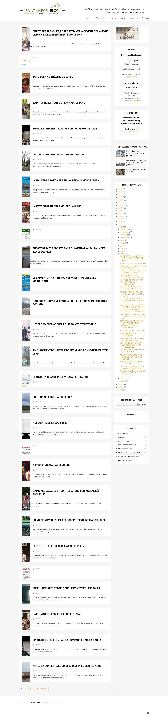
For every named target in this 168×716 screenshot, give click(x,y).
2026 (121, 189)
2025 (121, 192)
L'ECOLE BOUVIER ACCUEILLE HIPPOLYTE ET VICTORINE (64, 324)
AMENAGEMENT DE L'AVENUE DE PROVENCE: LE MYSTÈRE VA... (133, 316)
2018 (121, 211)
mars (122, 254)
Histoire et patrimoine (127, 445)
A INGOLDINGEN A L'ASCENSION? (51, 465)
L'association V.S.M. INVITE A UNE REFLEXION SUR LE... (132, 306)
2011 (120, 385)
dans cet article (131, 77)
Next (44, 689)
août (122, 240)
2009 (121, 390)
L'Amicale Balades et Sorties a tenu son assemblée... (132, 339)
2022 (121, 200)
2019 (121, 208)
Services (112, 18)
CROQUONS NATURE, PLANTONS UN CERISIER (58, 154)
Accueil (88, 18)
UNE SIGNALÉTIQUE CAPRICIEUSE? (52, 397)
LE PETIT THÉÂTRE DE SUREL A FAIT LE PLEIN (58, 546)
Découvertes (123, 441)
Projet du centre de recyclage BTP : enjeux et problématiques (136, 153)
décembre (124, 229)
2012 (121, 227)
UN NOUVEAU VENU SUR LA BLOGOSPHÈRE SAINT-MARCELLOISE (69, 520)
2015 (121, 219)
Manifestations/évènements (129, 456)
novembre (124, 232)
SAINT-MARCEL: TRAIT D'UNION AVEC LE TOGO (59, 102)
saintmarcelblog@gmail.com (131, 132)
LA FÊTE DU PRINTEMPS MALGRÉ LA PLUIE (57, 206)
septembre (125, 237)
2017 (121, 213)
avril (122, 251)
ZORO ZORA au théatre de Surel (53, 76)
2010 (121, 387)
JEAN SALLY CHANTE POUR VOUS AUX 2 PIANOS (60, 377)
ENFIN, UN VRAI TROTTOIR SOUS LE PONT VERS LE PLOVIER (66, 588)
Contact (145, 18)
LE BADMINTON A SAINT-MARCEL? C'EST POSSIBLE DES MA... (132, 301)
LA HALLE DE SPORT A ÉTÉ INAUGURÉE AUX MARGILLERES (66, 180)
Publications (100, 18)
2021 (121, 203)
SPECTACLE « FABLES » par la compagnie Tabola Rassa (67, 640)
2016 (121, 216)
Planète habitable (125, 460)
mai (122, 248)
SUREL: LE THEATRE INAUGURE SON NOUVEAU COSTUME (65, 128)
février (123, 378)
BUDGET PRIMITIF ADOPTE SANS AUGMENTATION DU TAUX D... (132, 294)
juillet (122, 243)
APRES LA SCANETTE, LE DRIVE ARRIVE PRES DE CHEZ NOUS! (67, 666)
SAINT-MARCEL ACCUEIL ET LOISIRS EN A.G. (58, 614)
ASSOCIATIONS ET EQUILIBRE (50, 422)
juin (122, 246)
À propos (134, 18)
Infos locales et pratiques (129, 453)
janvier (123, 381)
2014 (121, 222)
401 (36, 689)
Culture (121, 437)
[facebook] (148, 713)
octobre (123, 235)
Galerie (123, 18)
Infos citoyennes (125, 449)
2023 (121, 197)
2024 (121, 194)
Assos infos (123, 433)
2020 (121, 205)
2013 (121, 224)
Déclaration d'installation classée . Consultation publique (136, 162)
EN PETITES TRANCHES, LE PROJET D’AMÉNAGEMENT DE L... (132, 258)
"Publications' (136, 101)
